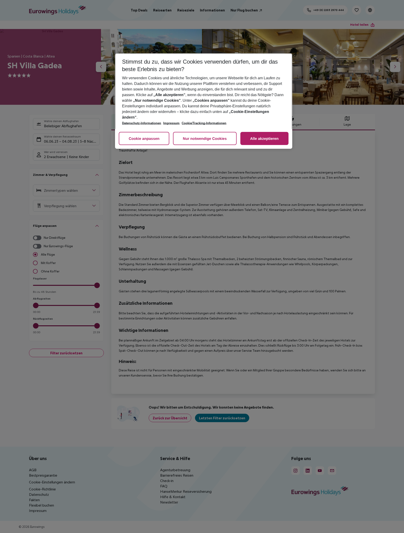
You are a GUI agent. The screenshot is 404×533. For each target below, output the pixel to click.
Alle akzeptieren (264, 139)
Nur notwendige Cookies (205, 139)
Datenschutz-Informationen (141, 123)
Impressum (171, 123)
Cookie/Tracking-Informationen (204, 123)
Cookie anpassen (144, 139)
